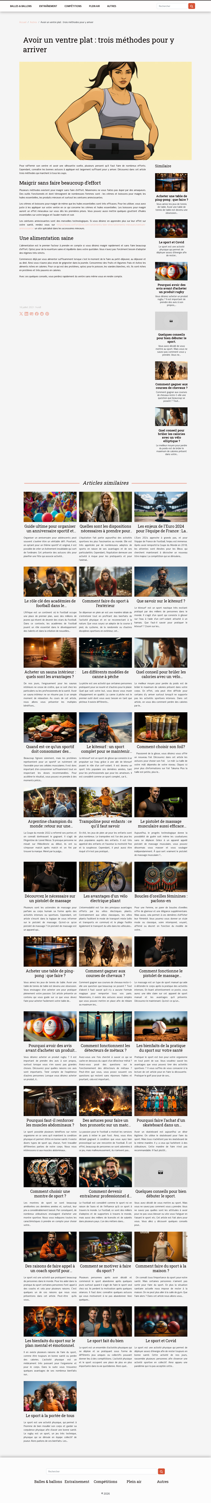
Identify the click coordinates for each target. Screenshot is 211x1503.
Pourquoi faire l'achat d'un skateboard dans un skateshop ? (161, 1125)
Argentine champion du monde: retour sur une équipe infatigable (50, 826)
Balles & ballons (21, 6)
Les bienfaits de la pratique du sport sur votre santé (161, 1048)
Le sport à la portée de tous (50, 1415)
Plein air (94, 6)
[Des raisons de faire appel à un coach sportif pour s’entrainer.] (50, 1246)
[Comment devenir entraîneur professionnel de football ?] (105, 1172)
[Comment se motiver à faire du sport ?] (105, 1246)
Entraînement (48, 6)
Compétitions (73, 6)
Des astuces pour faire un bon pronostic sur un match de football (105, 1125)
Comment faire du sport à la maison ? (160, 1268)
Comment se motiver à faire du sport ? (105, 1268)
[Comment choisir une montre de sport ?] (50, 1172)
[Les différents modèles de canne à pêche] (105, 652)
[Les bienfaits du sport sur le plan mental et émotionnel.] (50, 1321)
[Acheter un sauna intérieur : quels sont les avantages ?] (50, 652)
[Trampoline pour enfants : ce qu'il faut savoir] (105, 802)
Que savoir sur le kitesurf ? (161, 600)
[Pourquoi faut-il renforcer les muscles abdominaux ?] (50, 1101)
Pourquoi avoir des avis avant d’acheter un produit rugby (171, 288)
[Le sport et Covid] (171, 228)
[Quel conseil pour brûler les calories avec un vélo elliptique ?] (171, 416)
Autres (111, 6)
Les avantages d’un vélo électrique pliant (105, 898)
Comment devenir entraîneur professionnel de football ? (105, 1196)
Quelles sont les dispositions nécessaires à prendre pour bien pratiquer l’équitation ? (105, 531)
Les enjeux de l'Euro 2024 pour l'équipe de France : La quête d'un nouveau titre (161, 531)
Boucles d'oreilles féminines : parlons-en (161, 898)
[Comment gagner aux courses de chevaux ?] (171, 370)
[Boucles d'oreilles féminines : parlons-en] (160, 876)
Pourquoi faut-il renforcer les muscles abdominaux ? (50, 1122)
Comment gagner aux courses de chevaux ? (171, 386)
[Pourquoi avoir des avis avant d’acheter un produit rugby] (171, 271)
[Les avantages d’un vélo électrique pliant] (105, 876)
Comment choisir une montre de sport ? (50, 1193)
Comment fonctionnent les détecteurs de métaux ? (105, 1048)
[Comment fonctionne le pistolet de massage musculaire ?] (160, 951)
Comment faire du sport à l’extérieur (105, 603)
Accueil (22, 22)
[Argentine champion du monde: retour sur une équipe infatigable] (50, 802)
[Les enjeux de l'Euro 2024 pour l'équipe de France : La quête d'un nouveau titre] (160, 506)
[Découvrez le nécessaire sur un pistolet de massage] (50, 876)
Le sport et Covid (171, 242)
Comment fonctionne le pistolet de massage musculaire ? (161, 975)
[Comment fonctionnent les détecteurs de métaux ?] (105, 1026)
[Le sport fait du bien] (105, 1321)
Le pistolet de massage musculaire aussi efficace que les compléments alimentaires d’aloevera (161, 828)
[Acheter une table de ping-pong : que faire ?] (171, 182)
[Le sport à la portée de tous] (50, 1396)
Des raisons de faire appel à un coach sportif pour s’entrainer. (50, 1270)
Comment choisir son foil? (161, 746)
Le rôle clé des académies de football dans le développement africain (50, 605)
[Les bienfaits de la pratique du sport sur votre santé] (160, 1026)
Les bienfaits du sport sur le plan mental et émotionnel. (50, 1343)
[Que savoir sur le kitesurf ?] (160, 581)
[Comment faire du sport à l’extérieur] (105, 581)
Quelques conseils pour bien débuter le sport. (171, 337)
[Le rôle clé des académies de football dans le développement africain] (50, 581)
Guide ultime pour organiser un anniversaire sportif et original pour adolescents (50, 531)
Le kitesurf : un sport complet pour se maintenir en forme (105, 751)
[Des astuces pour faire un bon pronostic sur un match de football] (105, 1101)
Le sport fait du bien (105, 1340)
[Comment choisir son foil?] (160, 727)
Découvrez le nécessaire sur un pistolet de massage (50, 898)
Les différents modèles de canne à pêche (105, 674)
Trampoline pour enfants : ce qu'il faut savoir (105, 824)
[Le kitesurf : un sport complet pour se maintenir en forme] (105, 727)
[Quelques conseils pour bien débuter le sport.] (171, 321)
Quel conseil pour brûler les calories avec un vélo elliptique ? (171, 435)
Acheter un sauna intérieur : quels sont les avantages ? (50, 674)
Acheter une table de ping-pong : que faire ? (171, 197)
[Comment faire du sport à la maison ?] (160, 1246)
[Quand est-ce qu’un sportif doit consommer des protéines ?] (50, 727)
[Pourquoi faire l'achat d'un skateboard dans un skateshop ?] (160, 1101)
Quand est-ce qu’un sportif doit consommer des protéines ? (50, 751)
